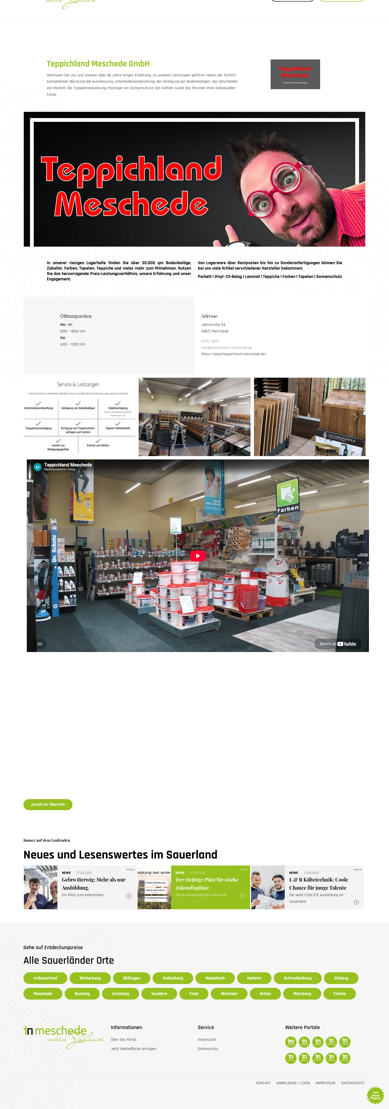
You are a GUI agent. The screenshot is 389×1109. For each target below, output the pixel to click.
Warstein (229, 994)
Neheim (254, 978)
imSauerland (45, 978)
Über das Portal (123, 1039)
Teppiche (271, 277)
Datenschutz (352, 1083)
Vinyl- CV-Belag (228, 277)
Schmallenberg (298, 978)
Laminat (252, 277)
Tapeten (305, 277)
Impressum (325, 1083)
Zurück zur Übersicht (48, 804)
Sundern (159, 994)
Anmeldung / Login (293, 1083)
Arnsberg (120, 994)
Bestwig (82, 994)
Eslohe (340, 994)
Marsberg (302, 994)
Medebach (215, 978)
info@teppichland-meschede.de (226, 347)
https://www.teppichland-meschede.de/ (233, 354)
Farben (289, 277)
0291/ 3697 (210, 341)
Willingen (131, 978)
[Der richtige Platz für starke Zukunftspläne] (194, 887)
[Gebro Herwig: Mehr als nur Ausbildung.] (80, 887)
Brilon (265, 994)
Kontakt (263, 1083)
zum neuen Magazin (375, 1095)
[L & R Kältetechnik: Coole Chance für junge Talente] (307, 887)
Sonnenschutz (329, 277)
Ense (194, 994)
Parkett (205, 277)
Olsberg (341, 978)
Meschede (43, 994)
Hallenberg (173, 978)
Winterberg (90, 978)
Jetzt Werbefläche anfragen (133, 1048)
